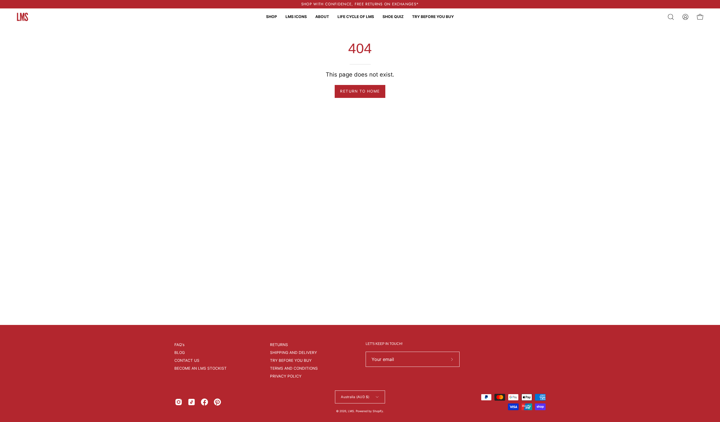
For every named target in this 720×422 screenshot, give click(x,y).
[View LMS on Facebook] (204, 402)
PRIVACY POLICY (286, 376)
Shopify (378, 411)
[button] (671, 17)
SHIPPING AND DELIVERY (293, 352)
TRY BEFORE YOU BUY (291, 360)
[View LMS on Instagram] (178, 402)
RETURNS (279, 344)
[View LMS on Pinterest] (217, 402)
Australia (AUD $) (355, 397)
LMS (351, 411)
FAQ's (179, 344)
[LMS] (22, 17)
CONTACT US (186, 360)
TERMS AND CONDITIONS (294, 368)
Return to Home (360, 91)
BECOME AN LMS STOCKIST (200, 368)
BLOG (179, 352)
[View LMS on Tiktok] (191, 402)
